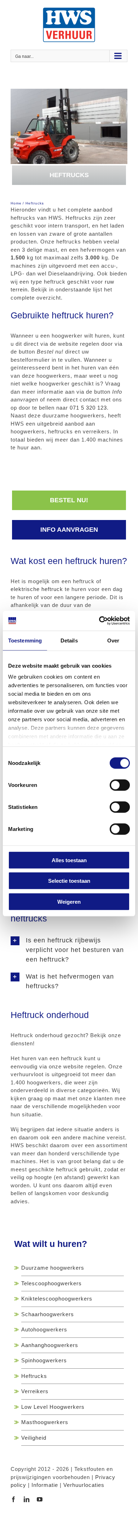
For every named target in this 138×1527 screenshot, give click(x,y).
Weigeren (69, 901)
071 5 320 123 (88, 408)
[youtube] (40, 1499)
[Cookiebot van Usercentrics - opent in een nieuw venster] (99, 620)
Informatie (44, 1485)
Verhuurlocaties (83, 1485)
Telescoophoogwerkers (51, 1283)
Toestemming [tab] (25, 640)
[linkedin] (27, 1499)
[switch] (120, 784)
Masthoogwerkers (44, 1422)
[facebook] (14, 1499)
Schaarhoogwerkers (47, 1314)
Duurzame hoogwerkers (52, 1268)
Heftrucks (34, 1376)
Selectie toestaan (69, 881)
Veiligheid (33, 1438)
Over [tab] (113, 640)
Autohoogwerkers (44, 1329)
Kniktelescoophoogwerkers (56, 1299)
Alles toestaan (69, 860)
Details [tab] (69, 640)
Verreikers (34, 1391)
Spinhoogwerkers (44, 1360)
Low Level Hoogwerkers (53, 1407)
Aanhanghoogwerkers (49, 1345)
